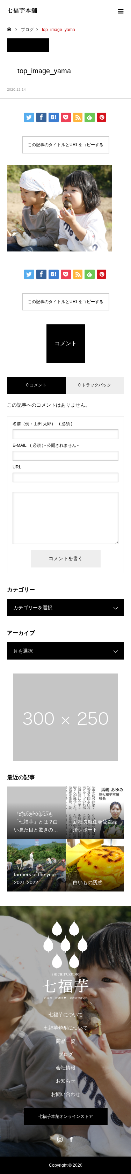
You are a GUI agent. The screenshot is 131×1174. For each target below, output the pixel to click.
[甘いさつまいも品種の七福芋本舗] (65, 959)
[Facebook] (71, 1139)
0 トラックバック (94, 385)
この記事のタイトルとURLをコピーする (65, 144)
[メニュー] (120, 10)
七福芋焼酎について (66, 1028)
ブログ (65, 1054)
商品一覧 (65, 1041)
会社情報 (65, 1067)
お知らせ (65, 1081)
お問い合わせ (65, 1094)
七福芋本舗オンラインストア (65, 1116)
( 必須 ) (42, 424)
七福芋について (66, 1014)
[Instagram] (60, 1139)
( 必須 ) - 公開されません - (46, 445)
